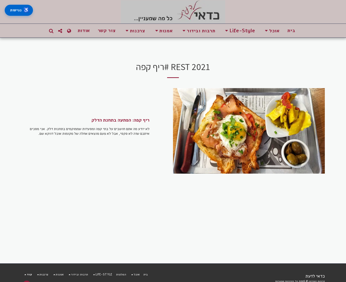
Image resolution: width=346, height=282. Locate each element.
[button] (271, 31)
